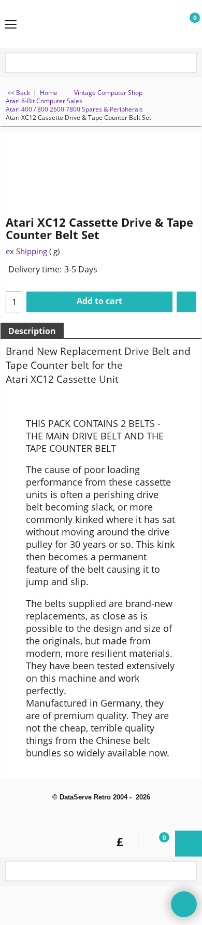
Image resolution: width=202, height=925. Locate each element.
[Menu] (11, 25)
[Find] (187, 64)
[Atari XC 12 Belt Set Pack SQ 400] (174, 167)
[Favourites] (186, 302)
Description (32, 331)
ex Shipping (26, 251)
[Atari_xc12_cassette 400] (174, 192)
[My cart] (184, 24)
